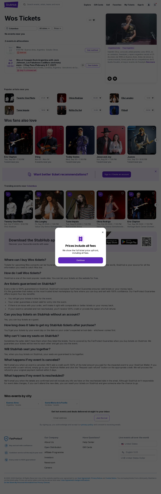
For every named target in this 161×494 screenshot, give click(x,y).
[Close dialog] (103, 232)
